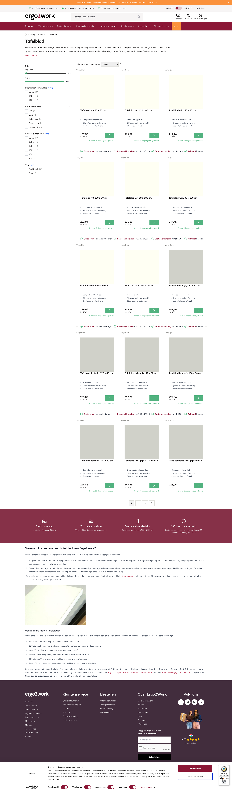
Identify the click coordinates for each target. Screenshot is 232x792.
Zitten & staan (44, 26)
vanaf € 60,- (169, 151)
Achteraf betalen (70, 720)
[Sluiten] (229, 2)
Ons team (142, 720)
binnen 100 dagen (98, 151)
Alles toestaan (195, 768)
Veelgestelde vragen (72, 704)
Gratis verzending (70, 716)
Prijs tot (28, 78)
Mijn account (105, 712)
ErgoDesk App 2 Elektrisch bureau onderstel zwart (130, 672)
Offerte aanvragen (108, 701)
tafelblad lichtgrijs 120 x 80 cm (176, 672)
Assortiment (143, 712)
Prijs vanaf (29, 70)
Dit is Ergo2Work (145, 701)
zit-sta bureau (127, 576)
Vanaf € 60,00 (37, 8)
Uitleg (50, 88)
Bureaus (29, 26)
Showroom (142, 708)
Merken (28, 725)
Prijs (27, 66)
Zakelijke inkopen (107, 704)
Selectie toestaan (195, 776)
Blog (140, 716)
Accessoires (143, 26)
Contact (66, 708)
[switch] (87, 787)
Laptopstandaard (107, 26)
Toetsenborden (64, 26)
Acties (176, 26)
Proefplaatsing (106, 708)
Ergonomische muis (85, 26)
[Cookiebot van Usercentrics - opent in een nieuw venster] (32, 787)
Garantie (66, 712)
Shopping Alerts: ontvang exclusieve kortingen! (149, 732)
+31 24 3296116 (133, 151)
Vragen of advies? (71, 8)
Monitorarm (126, 26)
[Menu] (228, 766)
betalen (195, 151)
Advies (141, 704)
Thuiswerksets (160, 26)
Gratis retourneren (71, 701)
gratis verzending (50, 8)
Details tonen (146, 787)
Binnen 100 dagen (113, 8)
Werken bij (142, 724)
